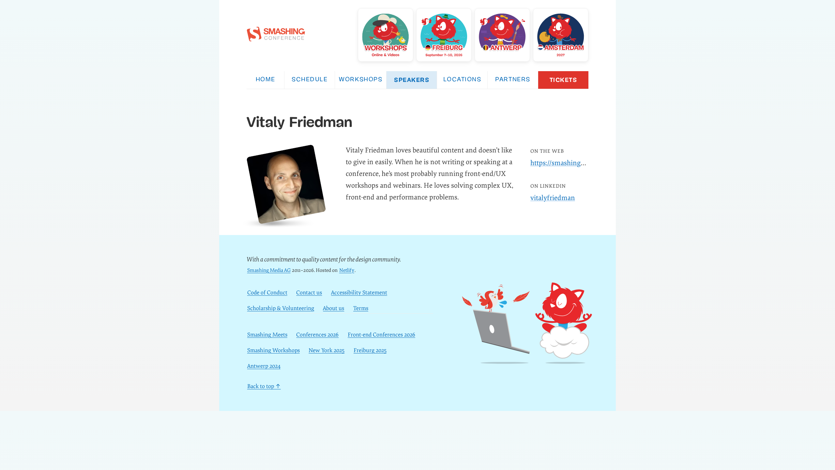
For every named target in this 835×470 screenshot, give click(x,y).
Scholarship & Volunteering (280, 308)
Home (265, 80)
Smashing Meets (267, 334)
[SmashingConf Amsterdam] (560, 35)
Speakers (411, 79)
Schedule (309, 80)
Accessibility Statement (359, 292)
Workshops (360, 80)
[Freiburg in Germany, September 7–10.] (444, 35)
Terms (360, 308)
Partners (512, 80)
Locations (462, 80)
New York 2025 (326, 350)
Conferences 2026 (317, 334)
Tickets (563, 79)
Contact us (309, 292)
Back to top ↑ (264, 386)
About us (333, 308)
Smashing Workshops (273, 350)
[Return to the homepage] (276, 38)
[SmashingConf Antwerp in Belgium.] (502, 35)
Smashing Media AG (269, 270)
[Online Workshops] (385, 35)
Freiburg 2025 (370, 350)
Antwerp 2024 (264, 366)
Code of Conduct (267, 292)
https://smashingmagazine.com (577, 163)
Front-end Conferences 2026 (381, 334)
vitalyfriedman (552, 198)
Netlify (346, 270)
